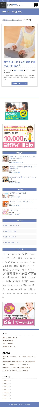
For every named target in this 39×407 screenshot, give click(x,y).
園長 (4, 285)
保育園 (23, 273)
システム (10, 261)
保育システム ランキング (18, 271)
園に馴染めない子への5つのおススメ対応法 (15, 370)
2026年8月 (5, 380)
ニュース (27, 262)
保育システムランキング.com (22, 404)
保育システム (27, 266)
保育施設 (16, 281)
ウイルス (26, 258)
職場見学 (19, 293)
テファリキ (20, 262)
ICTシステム (16, 254)
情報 (7, 289)
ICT (9, 253)
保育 (16, 265)
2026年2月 (5, 398)
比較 (30, 289)
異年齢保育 (8, 293)
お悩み (19, 258)
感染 (11, 289)
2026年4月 (5, 392)
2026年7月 (5, 383)
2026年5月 (5, 389)
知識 (14, 293)
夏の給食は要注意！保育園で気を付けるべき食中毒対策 (18, 361)
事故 (34, 262)
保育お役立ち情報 (10, 231)
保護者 (24, 281)
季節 (25, 285)
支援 (16, 289)
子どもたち (18, 285)
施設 (20, 289)
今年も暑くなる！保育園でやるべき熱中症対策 (16, 367)
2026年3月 (5, 395)
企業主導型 (7, 266)
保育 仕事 (12, 273)
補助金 (31, 293)
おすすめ (11, 257)
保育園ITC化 (16, 277)
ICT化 (25, 253)
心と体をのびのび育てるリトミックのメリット (16, 364)
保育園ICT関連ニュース (12, 242)
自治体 (26, 293)
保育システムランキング (12, 225)
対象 (29, 285)
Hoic (4, 254)
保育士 (25, 277)
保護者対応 (32, 281)
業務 (25, 289)
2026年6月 (5, 386)
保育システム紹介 (10, 237)
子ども (9, 285)
